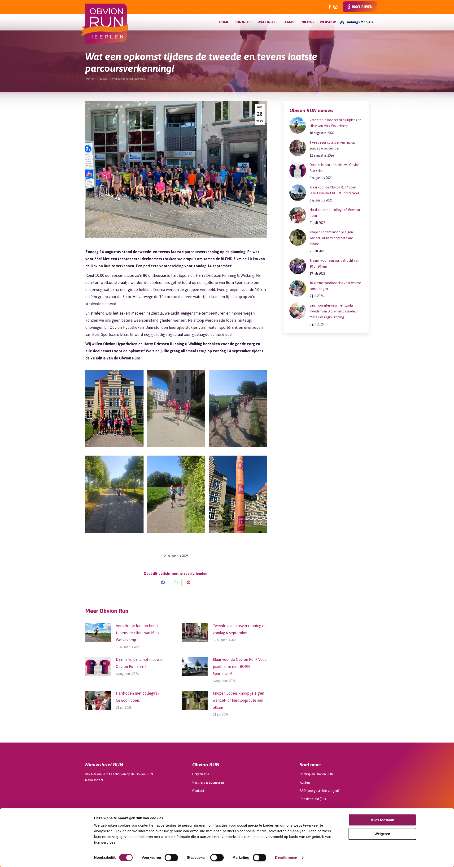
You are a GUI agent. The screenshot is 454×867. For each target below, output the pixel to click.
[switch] (171, 857)
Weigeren (382, 834)
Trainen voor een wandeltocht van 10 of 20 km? (334, 263)
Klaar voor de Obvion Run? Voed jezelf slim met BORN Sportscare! (240, 666)
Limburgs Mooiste (359, 22)
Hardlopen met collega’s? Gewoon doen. (137, 696)
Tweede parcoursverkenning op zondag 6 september (239, 629)
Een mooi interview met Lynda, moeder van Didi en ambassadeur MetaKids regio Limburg (334, 311)
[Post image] (98, 632)
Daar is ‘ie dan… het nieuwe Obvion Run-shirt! (139, 663)
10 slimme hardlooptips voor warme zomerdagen (335, 286)
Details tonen (286, 858)
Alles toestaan (382, 820)
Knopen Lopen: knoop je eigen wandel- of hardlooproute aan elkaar (238, 700)
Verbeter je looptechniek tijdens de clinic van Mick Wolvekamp (138, 633)
